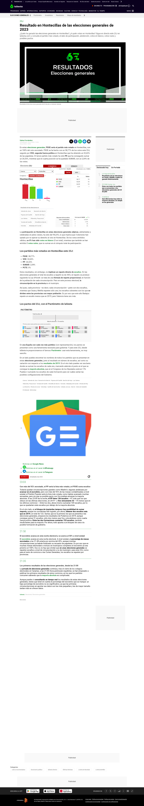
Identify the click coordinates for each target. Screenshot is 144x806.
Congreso (23, 176)
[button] (11, 1)
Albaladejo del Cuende (35, 225)
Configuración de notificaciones (109, 801)
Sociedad (59, 11)
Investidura (49, 15)
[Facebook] (76, 141)
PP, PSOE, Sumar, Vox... (109, 184)
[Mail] (89, 141)
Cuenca (25, 380)
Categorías (14, 767)
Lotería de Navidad (84, 769)
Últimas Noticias (68, 769)
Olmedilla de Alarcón (40, 222)
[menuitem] (96, 6)
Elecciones (23, 599)
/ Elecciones (28, 594)
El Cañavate (26, 390)
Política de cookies (109, 799)
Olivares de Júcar (35, 387)
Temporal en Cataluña (72, 1)
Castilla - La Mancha (36, 176)
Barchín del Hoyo (40, 215)
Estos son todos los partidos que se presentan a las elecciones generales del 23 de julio (112, 189)
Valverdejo (44, 387)
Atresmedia (22, 800)
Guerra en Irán (106, 1)
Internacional (32, 11)
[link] (32, 791)
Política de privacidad (97, 799)
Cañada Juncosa (65, 387)
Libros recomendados (18, 769)
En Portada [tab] (115, 168)
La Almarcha (26, 387)
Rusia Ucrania (115, 1)
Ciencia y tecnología (79, 11)
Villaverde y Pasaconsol (37, 218)
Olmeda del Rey (83, 383)
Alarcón (73, 387)
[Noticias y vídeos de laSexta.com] (19, 6)
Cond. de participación (121, 799)
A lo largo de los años (108, 174)
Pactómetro (38, 15)
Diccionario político (36, 769)
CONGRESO (52, 166)
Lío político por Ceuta (30, 1)
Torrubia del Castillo (26, 222)
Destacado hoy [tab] (102, 168)
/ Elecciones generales (38, 594)
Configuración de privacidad (92, 801)
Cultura (67, 11)
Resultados (60, 15)
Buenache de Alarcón (40, 211)
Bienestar (92, 11)
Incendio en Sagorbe (59, 1)
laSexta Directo (52, 769)
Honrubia (23, 225)
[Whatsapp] (80, 141)
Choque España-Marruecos (45, 1)
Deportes (42, 11)
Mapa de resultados (74, 15)
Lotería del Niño (100, 769)
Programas (14, 11)
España (23, 11)
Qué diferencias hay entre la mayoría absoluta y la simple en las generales (112, 200)
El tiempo (101, 11)
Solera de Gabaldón (81, 387)
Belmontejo (33, 390)
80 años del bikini (84, 1)
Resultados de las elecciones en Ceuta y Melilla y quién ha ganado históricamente (112, 177)
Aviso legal (88, 799)
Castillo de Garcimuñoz (53, 387)
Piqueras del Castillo (26, 215)
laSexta (22, 594)
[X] (71, 141)
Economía (51, 11)
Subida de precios (95, 1)
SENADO (74, 166)
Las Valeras (24, 218)
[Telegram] (84, 141)
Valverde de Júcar (26, 211)
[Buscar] (133, 6)
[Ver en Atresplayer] (124, 6)
